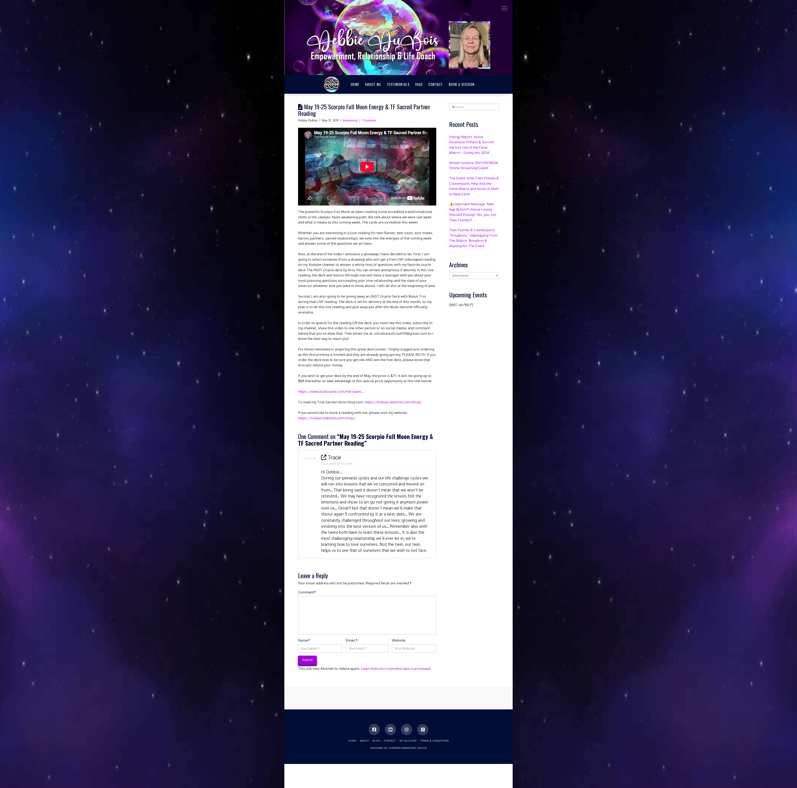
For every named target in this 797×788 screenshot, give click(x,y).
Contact (390, 740)
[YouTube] (390, 729)
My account (408, 740)
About (364, 740)
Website (398, 640)
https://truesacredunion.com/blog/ (393, 402)
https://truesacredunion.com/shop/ (326, 418)
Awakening (350, 120)
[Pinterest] (422, 729)
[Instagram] (406, 729)
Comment (307, 592)
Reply (308, 458)
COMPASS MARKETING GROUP (408, 748)
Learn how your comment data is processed (395, 668)
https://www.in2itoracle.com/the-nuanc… (331, 391)
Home (352, 740)
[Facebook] (374, 729)
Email (351, 640)
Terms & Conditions (435, 740)
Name (304, 640)
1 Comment (369, 120)
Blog (376, 740)
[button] (504, 8)
